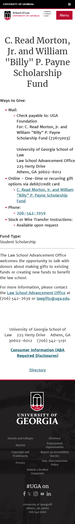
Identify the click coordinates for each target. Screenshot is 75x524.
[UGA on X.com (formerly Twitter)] (29, 494)
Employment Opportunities (55, 445)
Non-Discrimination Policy (55, 462)
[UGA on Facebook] (25, 494)
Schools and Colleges (20, 438)
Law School (18, 292)
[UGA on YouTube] (43, 494)
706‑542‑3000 (37, 512)
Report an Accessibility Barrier (55, 454)
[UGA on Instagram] (36, 494)
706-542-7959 (31, 213)
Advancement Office (47, 292)
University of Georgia (18, 4)
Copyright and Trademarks (20, 454)
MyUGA (20, 445)
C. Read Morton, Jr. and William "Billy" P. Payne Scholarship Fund (45, 195)
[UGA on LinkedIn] (49, 494)
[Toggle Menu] (69, 4)
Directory (37, 370)
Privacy (20, 462)
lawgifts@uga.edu (53, 298)
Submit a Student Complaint (37, 471)
